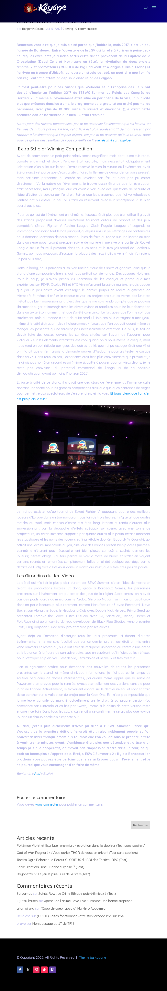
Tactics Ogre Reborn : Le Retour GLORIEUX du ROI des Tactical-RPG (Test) (72, 860)
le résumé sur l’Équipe (113, 140)
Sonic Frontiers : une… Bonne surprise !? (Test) (50, 867)
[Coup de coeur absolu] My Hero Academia (73, 908)
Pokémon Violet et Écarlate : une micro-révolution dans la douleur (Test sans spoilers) (81, 845)
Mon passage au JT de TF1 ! (53, 924)
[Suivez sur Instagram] (36, 969)
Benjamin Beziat (33, 29)
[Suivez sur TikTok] (44, 969)
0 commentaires (86, 29)
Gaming (68, 29)
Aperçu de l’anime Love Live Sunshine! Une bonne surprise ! (88, 901)
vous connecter (46, 804)
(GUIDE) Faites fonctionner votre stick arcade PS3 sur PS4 (80, 916)
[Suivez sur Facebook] (20, 969)
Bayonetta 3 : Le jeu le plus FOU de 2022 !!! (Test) (53, 874)
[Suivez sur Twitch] (52, 969)
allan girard (25, 908)
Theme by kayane (92, 957)
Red (37, 774)
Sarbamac (24, 893)
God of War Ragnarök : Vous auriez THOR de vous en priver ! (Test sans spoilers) (77, 853)
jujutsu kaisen (27, 901)
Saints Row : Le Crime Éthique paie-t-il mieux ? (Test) (77, 893)
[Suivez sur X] (28, 969)
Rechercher (140, 825)
